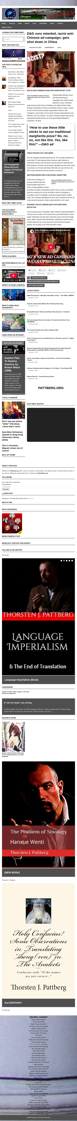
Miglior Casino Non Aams (39, 1022)
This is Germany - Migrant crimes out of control (12, 447)
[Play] (5, 280)
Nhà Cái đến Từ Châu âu (39, 1087)
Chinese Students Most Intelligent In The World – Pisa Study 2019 (49, 368)
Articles (12, 23)
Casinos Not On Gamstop (38, 1069)
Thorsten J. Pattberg (8, 878)
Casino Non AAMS (38, 1020)
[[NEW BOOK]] (38, 813)
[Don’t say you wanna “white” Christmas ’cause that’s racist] (13, 416)
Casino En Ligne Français (38, 1098)
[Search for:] (13, 39)
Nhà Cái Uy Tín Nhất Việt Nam (38, 1085)
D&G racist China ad (39, 278)
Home (10, 110)
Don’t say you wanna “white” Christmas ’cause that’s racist (12, 422)
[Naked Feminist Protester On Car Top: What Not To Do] (22, 347)
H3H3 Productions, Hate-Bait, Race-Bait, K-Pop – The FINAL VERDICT (50, 295)
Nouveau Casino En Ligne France (38, 1103)
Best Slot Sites (38, 1063)
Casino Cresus (38, 1089)
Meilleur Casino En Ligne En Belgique (38, 1078)
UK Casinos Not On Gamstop (38, 1024)
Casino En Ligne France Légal (38, 1112)
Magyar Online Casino (38, 1018)
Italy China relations (35, 285)
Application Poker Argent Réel (38, 1110)
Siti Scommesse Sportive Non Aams (38, 1107)
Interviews (43, 23)
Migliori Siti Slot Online (38, 1027)
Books (4, 23)
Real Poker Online (38, 1049)
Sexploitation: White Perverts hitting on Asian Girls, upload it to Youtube (16, 80)
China (59, 47)
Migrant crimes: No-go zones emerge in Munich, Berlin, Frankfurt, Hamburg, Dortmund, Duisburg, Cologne (16, 140)
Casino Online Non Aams (38, 1031)
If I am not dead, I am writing (18, 701)
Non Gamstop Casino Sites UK (38, 1067)
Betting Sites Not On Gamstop (38, 1038)
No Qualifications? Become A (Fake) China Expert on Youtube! (48, 312)
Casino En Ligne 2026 (38, 1094)
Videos (27, 23)
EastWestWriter (49, 47)
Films (20, 23)
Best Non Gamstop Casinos (38, 1074)
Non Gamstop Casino (38, 1047)
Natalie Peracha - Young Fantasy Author (40, 376)
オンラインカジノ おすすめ (38, 1042)
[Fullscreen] (23, 280)
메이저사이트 (38, 1096)
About (52, 23)
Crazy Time (38, 1080)
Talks (34, 23)
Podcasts (8, 492)
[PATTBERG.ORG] (38, 14)
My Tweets (5, 554)
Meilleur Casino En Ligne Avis (38, 1071)
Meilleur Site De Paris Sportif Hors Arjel (38, 1083)
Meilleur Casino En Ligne (38, 1105)
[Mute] (20, 280)
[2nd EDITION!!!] (38, 939)
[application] (13, 275)
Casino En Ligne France (38, 1056)
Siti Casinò (38, 1033)
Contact (60, 23)
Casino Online (38, 1076)
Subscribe (6, 488)
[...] (8, 196)
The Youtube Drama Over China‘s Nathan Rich (42, 330)
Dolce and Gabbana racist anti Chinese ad (43, 281)
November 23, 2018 (35, 47)
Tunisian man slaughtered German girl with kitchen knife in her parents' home (16, 88)
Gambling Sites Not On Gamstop (38, 1060)
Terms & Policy (7, 27)
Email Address (6, 483)
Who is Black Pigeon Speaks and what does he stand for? (16, 104)
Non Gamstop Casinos (38, 1036)
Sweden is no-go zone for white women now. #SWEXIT (16, 96)
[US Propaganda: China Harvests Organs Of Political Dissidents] (13, 161)
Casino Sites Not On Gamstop (38, 1045)
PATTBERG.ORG (51, 388)
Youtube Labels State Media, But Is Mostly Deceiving (45, 303)
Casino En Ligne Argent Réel (38, 1092)
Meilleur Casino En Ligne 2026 (38, 1101)
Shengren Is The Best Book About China (15, 497)
